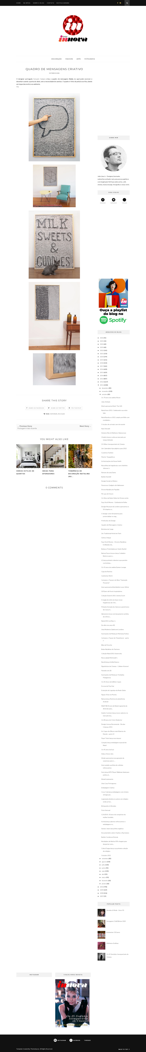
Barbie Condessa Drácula (109, 837)
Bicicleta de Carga (107, 529)
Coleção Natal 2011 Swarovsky (111, 653)
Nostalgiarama (63, 3)
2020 (101, 357)
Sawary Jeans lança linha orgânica (112, 828)
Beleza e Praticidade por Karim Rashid (113, 549)
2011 (101, 385)
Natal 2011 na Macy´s (108, 621)
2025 (101, 341)
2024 (101, 344)
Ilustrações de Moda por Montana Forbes (115, 634)
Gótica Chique (106, 538)
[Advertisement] (114, 99)
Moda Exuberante (107, 779)
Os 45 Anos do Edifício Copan (111, 682)
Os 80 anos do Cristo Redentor (111, 720)
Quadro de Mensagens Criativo (111, 525)
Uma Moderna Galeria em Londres (112, 629)
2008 (101, 893)
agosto (104, 862)
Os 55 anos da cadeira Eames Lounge (113, 567)
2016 (101, 369)
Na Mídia (26, 3)
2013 (101, 379)
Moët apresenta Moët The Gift (111, 406)
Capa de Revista (106, 571)
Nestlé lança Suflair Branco (110, 662)
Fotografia (89, 59)
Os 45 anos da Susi (107, 749)
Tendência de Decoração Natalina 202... (79, 473)
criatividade (53, 414)
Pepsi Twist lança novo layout (111, 738)
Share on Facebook (36, 408)
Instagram (114, 203)
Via (17, 87)
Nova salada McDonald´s (109, 658)
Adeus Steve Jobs (107, 754)
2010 (101, 887)
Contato (50, 3)
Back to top (123, 1049)
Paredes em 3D (106, 670)
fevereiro (105, 880)
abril (103, 874)
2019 (101, 360)
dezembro (105, 388)
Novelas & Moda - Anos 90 (115, 910)
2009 (101, 890)
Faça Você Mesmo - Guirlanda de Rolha (114, 502)
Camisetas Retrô (107, 576)
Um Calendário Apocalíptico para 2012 (114, 448)
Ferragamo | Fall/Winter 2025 (116, 921)
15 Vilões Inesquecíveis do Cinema (113, 444)
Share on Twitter (58, 408)
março (104, 877)
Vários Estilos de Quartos (25, 472)
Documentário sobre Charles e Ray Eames (115, 833)
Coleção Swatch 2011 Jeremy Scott (113, 595)
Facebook (103, 203)
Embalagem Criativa (107, 788)
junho (103, 868)
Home (18, 3)
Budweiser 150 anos (113, 932)
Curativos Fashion (107, 453)
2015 (101, 372)
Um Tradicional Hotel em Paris (111, 533)
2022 (101, 350)
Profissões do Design (108, 521)
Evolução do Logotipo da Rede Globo (113, 690)
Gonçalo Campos (39, 79)
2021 (101, 353)
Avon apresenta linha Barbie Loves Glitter (115, 587)
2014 (101, 375)
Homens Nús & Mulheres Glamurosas (113, 433)
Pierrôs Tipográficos (108, 457)
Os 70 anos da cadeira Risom (110, 397)
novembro (105, 391)
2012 (101, 382)
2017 (101, 366)
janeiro (104, 884)
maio (103, 871)
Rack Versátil (105, 429)
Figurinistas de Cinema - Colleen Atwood (114, 666)
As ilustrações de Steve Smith (111, 461)
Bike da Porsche (106, 645)
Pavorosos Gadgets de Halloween (112, 485)
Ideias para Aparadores (48, 472)
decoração (61, 414)
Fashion (69, 59)
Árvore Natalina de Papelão (110, 489)
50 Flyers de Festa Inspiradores (111, 591)
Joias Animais (105, 402)
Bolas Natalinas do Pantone (110, 649)
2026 (101, 338)
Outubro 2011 (106, 855)
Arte (79, 59)
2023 (101, 347)
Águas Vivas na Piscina (109, 695)
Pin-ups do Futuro (107, 494)
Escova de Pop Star (107, 686)
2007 (101, 896)
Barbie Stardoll (106, 477)
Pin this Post (76, 408)
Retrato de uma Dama (108, 472)
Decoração (56, 59)
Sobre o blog (38, 3)
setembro (105, 858)
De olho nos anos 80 (108, 625)
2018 (101, 363)
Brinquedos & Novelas (108, 806)
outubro (104, 394)
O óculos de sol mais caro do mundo (113, 424)
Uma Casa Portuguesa (108, 783)
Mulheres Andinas (112, 943)
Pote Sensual (105, 810)
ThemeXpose (35, 1049)
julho (103, 865)
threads (124, 203)
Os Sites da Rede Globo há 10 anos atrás (114, 498)
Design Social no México (109, 481)
